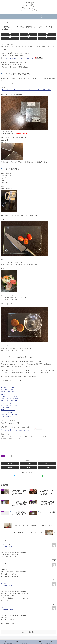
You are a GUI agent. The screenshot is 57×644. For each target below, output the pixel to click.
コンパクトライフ (6, 394)
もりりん (3, 607)
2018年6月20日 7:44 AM (6, 546)
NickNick (3, 583)
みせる (3, 456)
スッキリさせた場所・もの (8, 412)
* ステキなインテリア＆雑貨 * (9, 396)
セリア (14, 456)
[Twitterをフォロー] (14, 475)
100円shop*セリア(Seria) (8, 387)
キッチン (9, 456)
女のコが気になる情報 (7, 389)
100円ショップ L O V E (7, 392)
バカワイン (4, 544)
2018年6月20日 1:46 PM (6, 585)
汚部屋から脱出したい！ (8, 410)
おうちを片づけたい (6, 407)
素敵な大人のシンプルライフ (9, 401)
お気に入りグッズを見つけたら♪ (10, 398)
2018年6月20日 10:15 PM (7, 609)
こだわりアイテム (6, 403)
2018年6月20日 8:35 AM (6, 566)
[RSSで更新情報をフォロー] (28, 479)
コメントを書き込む (28, 632)
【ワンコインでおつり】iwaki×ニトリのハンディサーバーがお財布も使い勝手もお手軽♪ (26, 90)
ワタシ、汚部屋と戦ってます (9, 414)
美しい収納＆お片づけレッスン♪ (10, 405)
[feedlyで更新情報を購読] (42, 475)
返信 (54, 560)
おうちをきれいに (6, 416)
